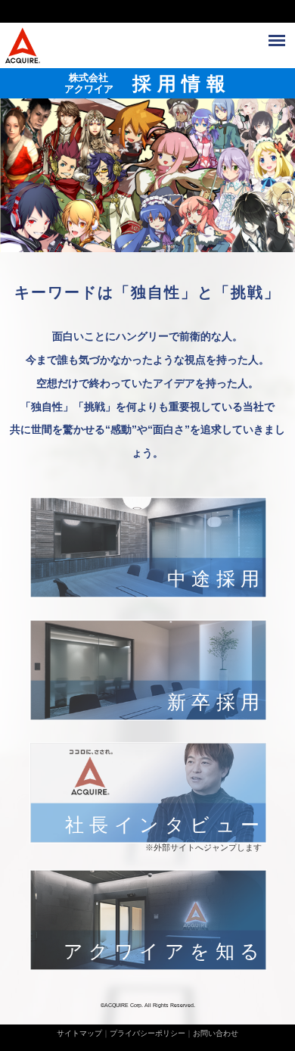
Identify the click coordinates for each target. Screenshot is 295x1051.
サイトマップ (79, 1033)
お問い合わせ (215, 1033)
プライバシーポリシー (147, 1033)
